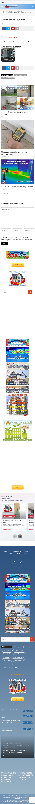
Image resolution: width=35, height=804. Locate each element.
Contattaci (22, 554)
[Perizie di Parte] (17, 374)
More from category (8, 78)
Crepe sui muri (7, 660)
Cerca (26, 551)
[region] (17, 517)
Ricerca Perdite (7, 654)
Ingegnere (5, 667)
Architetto (14, 667)
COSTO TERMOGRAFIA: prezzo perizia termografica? (16, 2)
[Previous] (2, 788)
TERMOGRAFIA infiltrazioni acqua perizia (17, 187)
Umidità (26, 647)
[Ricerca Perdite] (17, 358)
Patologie (12, 745)
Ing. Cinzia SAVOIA (6, 23)
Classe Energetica (17, 657)
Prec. (4, 193)
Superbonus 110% (19, 660)
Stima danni (6, 657)
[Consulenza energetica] (17, 431)
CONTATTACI (17, 265)
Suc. (8, 193)
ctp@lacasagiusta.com (26, 801)
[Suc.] (5, 788)
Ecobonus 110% (7, 664)
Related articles (7, 75)
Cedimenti (6, 743)
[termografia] (17, 350)
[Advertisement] (17, 316)
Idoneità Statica (13, 743)
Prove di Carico (19, 745)
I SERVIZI (7, 551)
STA (19, 797)
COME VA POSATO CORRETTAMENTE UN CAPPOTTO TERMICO (25, 776)
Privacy (11, 554)
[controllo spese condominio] (17, 405)
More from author (20, 75)
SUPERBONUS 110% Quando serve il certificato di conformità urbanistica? (8, 777)
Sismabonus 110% (20, 664)
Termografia (17, 647)
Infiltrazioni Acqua (8, 650)
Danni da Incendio (19, 654)
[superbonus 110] (17, 255)
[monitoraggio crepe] (17, 366)
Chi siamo (17, 551)
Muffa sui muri (20, 650)
